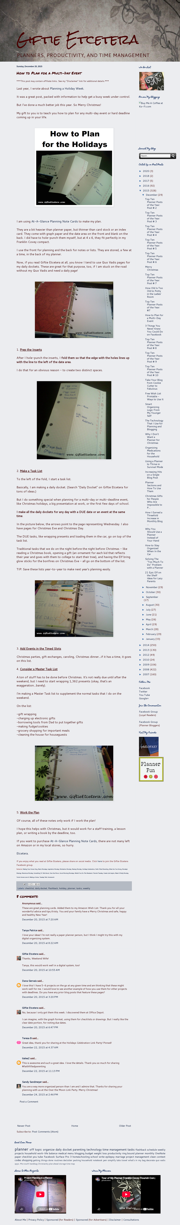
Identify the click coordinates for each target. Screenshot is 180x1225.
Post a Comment (29, 1101)
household (30, 1153)
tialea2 (26, 1058)
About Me (20, 1219)
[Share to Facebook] (36, 884)
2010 (146, 659)
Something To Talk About (41, 873)
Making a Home (34, 877)
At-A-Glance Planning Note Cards (54, 221)
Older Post (125, 1125)
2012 (146, 654)
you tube (38, 1156)
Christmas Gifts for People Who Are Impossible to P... (153, 501)
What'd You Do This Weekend (83, 873)
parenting (79, 1149)
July (148, 609)
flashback (53, 888)
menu (70, 1153)
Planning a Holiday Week (66, 88)
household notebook (92, 1160)
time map (70, 1163)
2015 (146, 190)
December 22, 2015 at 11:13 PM (41, 1071)
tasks (79, 888)
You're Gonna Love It (23, 877)
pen (105, 1160)
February (151, 634)
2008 (146, 669)
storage (62, 1163)
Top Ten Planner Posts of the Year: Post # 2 (153, 203)
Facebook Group (148, 711)
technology (94, 1149)
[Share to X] (34, 884)
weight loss (100, 1153)
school (94, 1156)
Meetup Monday (77, 869)
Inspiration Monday (53, 869)
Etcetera (22, 853)
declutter (67, 1160)
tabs (119, 1160)
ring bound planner (133, 1153)
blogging (79, 1153)
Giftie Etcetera (78, 39)
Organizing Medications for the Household (153, 452)
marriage (120, 1156)
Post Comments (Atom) (45, 1131)
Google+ (144, 698)
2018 (146, 176)
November (152, 587)
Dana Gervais (29, 980)
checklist (29, 888)
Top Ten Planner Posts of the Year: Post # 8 (153, 343)
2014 (146, 645)
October (151, 592)
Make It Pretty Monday (121, 873)
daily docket (41, 888)
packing (77, 1160)
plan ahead (54, 1163)
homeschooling (81, 1156)
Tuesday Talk (43, 877)
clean (153, 1156)
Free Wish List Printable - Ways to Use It (154, 396)
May (148, 619)
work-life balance (47, 1153)
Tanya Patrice (29, 930)
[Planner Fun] (151, 780)
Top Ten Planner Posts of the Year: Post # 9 (153, 357)
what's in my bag (137, 1160)
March (150, 629)
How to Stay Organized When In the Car (153, 550)
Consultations (131, 1219)
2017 (146, 180)
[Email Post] (24, 883)
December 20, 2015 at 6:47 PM (40, 1027)
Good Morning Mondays (67, 873)
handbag (33, 1163)
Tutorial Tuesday (98, 873)
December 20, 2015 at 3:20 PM (40, 997)
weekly (86, 888)
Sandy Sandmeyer (32, 1081)
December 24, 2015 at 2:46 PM (40, 1094)
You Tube (144, 695)
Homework (51, 877)
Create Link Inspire (108, 873)
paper (18, 1156)
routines (58, 1160)
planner (71, 888)
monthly (149, 1153)
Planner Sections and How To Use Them (153, 487)
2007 (146, 674)
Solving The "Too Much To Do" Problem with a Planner (154, 563)
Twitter (143, 691)
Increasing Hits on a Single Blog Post (153, 474)
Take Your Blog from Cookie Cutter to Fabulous (153, 384)
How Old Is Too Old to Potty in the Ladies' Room (154, 292)
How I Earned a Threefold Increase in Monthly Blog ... (153, 518)
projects (19, 1153)
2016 (146, 185)
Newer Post (23, 1125)
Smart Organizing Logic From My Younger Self (153, 409)
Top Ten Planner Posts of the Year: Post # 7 (153, 279)
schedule (152, 1149)
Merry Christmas (151, 268)
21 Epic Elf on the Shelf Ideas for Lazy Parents (153, 577)
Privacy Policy (36, 1219)
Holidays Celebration (88, 869)
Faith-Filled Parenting (101, 869)
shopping (27, 1160)
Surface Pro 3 (64, 1156)
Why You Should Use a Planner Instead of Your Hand (153, 534)
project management (137, 1156)
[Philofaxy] (149, 755)
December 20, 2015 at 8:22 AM (40, 943)
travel (124, 1160)
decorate (150, 1160)
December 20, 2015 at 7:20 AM (40, 919)
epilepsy (109, 1156)
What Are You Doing (115, 869)
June (149, 614)
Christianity (43, 1163)
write (102, 1156)
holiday (62, 888)
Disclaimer (115, 1219)
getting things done (43, 1160)
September (152, 597)
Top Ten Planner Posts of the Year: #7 (153, 306)
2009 (146, 664)
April (149, 624)
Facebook (144, 688)
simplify (112, 1160)
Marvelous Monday (27, 873)
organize (48, 1149)
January (150, 639)
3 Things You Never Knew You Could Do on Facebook (154, 330)
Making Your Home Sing (30, 869)
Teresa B (27, 1038)
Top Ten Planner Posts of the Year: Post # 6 (153, 257)
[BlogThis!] (31, 884)
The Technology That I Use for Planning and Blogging (154, 425)
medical (62, 1153)
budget (89, 1153)
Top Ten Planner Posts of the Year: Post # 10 (153, 371)
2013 (146, 650)
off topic (36, 1149)
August (150, 604)
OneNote (160, 1153)
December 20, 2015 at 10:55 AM (41, 970)
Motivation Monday (65, 869)
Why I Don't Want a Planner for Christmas (152, 438)
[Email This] (29, 884)
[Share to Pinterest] (38, 884)
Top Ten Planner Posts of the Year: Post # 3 (153, 217)
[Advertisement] (90, 15)
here (100, 861)
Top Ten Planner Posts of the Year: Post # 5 (153, 244)
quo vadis (160, 1160)
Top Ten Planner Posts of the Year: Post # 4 (153, 230)
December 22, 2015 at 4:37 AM (40, 1047)
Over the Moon (54, 873)
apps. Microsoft (22, 1163)
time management (115, 1149)
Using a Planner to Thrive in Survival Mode (154, 464)
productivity (114, 1153)
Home (74, 1125)
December (152, 194)
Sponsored (52, 1219)
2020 (146, 171)
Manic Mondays (42, 869)
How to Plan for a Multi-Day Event (154, 318)
